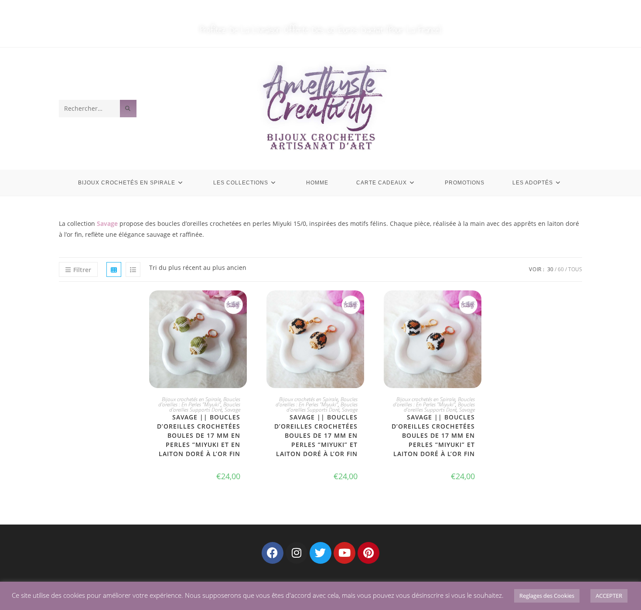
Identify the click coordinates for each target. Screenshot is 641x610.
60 (561, 269)
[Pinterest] (368, 553)
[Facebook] (272, 553)
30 (550, 269)
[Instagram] (296, 553)
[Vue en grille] (113, 269)
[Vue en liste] (133, 269)
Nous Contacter (344, 9)
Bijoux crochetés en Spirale (191, 399)
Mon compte (290, 9)
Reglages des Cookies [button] (546, 596)
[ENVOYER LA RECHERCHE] (128, 108)
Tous (575, 269)
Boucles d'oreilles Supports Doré (204, 407)
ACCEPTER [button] (609, 596)
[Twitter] (320, 553)
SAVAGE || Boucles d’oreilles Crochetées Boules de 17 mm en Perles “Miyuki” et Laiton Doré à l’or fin (316, 435)
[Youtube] (344, 553)
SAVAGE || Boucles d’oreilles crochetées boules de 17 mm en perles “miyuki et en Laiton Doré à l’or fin (198, 435)
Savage (232, 409)
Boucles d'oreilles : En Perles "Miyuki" (199, 401)
